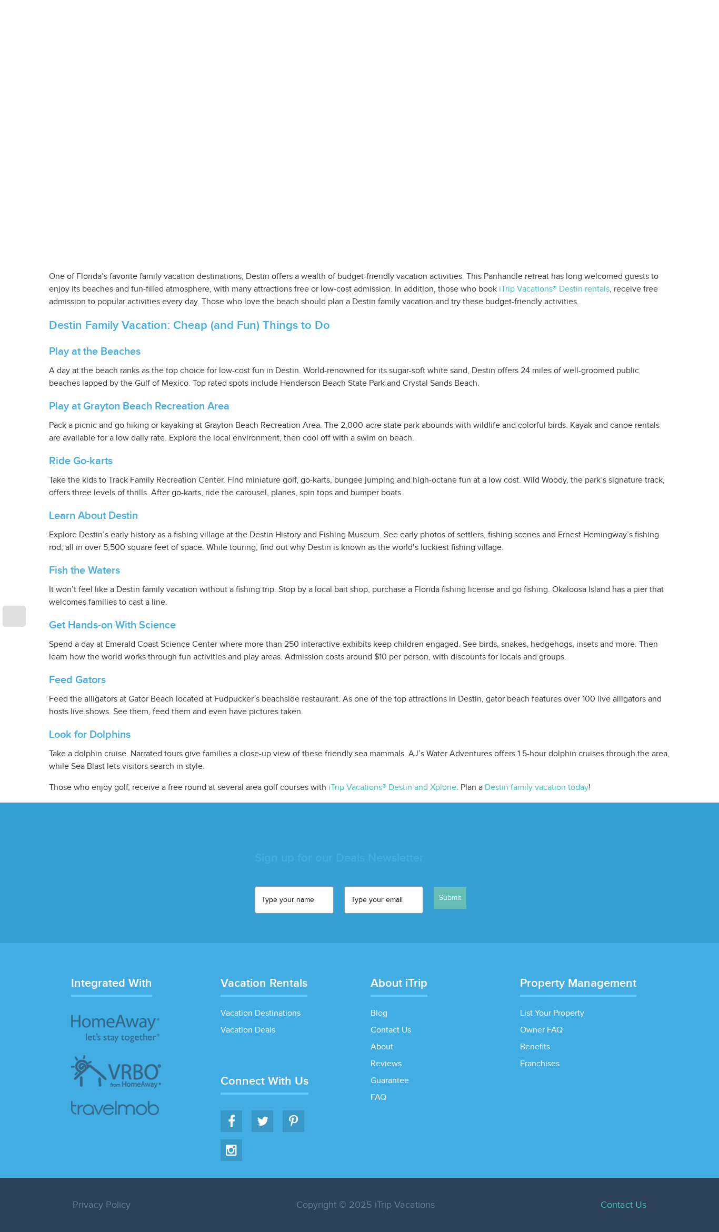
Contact (650, 40)
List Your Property (525, 40)
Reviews (386, 1064)
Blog (597, 40)
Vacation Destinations (261, 1013)
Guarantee (390, 1081)
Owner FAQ (541, 1030)
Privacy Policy (102, 1204)
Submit (450, 898)
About (382, 1047)
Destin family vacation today (536, 788)
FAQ (378, 1098)
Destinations (347, 40)
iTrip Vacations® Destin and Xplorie (392, 788)
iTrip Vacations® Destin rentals (554, 289)
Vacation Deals (430, 40)
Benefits (535, 1047)
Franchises (540, 1064)
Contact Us (391, 1030)
